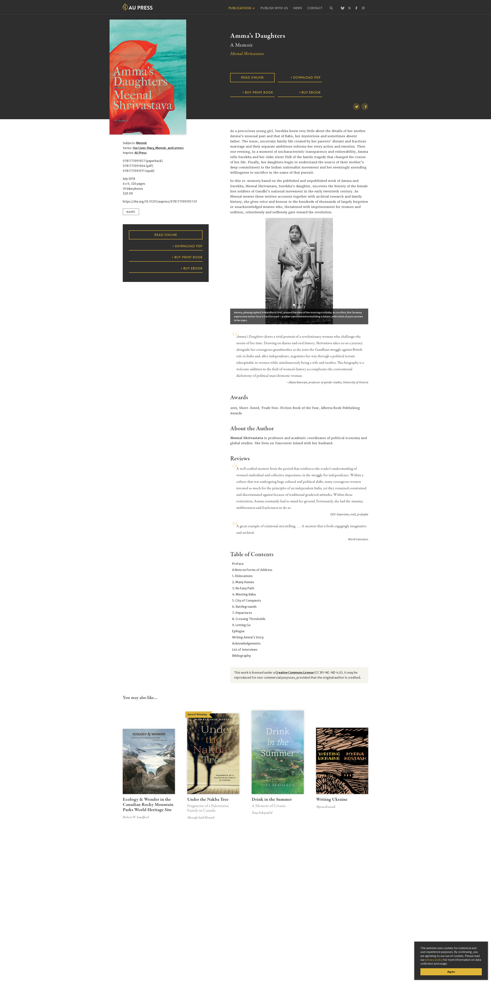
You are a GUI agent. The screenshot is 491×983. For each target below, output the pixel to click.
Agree (451, 971)
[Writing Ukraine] (342, 761)
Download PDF (307, 77)
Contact (314, 8)
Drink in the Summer (272, 802)
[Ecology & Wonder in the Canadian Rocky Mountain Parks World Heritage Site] (149, 761)
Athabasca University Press (137, 7)
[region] (299, 271)
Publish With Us (274, 8)
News (297, 8)
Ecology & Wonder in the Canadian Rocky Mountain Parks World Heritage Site (148, 804)
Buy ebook (311, 92)
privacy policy (434, 960)
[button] (294, 305)
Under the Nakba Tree (208, 804)
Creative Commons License (294, 672)
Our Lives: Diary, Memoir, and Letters (158, 148)
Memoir (141, 143)
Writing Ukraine (331, 799)
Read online (252, 77)
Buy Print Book (259, 92)
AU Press (140, 153)
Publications (240, 8)
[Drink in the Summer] (278, 752)
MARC (130, 212)
